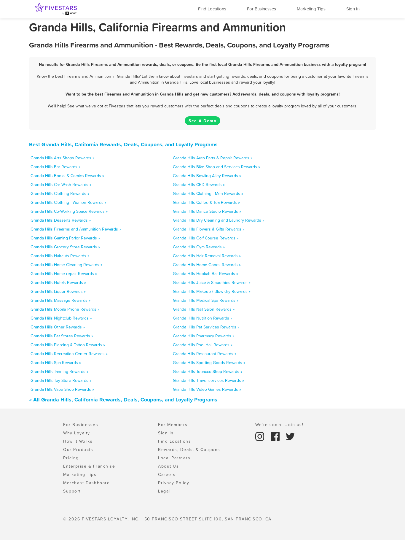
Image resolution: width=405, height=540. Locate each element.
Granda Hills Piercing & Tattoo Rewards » (68, 345)
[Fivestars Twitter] (290, 436)
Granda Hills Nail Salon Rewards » (204, 309)
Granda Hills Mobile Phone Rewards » (65, 309)
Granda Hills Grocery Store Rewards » (65, 247)
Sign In (353, 8)
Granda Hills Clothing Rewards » (60, 193)
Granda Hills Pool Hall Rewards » (202, 345)
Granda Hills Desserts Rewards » (61, 220)
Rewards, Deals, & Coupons (189, 449)
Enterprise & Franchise (89, 466)
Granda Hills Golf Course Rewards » (205, 238)
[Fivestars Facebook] (276, 436)
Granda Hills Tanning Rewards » (59, 371)
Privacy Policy (173, 483)
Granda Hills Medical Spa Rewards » (205, 300)
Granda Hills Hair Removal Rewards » (207, 256)
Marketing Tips (311, 8)
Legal (164, 491)
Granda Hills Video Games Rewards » (207, 389)
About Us (168, 466)
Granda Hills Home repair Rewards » (64, 274)
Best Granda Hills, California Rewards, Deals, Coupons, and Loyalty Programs (123, 144)
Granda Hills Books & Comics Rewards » (67, 176)
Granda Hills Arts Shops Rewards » (62, 158)
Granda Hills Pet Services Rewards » (206, 327)
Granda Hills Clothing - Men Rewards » (208, 193)
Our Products (78, 449)
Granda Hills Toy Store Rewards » (61, 380)
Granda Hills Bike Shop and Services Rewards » (216, 167)
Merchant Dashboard (86, 483)
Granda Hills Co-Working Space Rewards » (69, 211)
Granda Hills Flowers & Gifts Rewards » (208, 229)
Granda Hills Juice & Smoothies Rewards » (212, 282)
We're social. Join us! (279, 425)
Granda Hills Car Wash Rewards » (61, 185)
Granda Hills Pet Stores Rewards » (62, 336)
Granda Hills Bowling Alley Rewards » (207, 176)
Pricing (71, 458)
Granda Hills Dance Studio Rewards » (207, 211)
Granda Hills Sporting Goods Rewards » (209, 363)
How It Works (78, 441)
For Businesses (261, 8)
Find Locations (212, 8)
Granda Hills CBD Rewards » (199, 185)
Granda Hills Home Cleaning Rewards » (66, 265)
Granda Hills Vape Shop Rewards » (62, 389)
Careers (167, 474)
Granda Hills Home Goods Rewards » (207, 265)
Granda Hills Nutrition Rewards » (202, 318)
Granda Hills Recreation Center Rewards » (69, 354)
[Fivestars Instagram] (260, 436)
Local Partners (174, 458)
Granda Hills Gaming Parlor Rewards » (65, 238)
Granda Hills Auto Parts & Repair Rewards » (212, 158)
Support (72, 491)
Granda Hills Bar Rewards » (55, 167)
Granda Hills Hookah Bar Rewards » (205, 274)
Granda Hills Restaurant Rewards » (204, 354)
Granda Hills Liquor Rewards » (58, 291)
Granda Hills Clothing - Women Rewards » (68, 202)
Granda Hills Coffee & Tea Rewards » (206, 202)
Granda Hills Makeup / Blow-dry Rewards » (212, 291)
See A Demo (202, 121)
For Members (173, 425)
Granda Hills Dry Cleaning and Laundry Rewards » (218, 220)
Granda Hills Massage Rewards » (60, 300)
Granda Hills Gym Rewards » (199, 247)
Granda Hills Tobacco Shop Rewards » (207, 371)
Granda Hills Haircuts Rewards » (60, 256)
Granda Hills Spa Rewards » (56, 363)
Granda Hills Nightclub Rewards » (61, 318)
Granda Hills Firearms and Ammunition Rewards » (76, 229)
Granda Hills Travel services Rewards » (208, 380)
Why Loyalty (76, 433)
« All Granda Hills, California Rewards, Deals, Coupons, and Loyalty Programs (123, 400)
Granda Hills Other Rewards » (58, 327)
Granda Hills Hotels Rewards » (58, 282)
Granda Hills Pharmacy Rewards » (203, 336)
